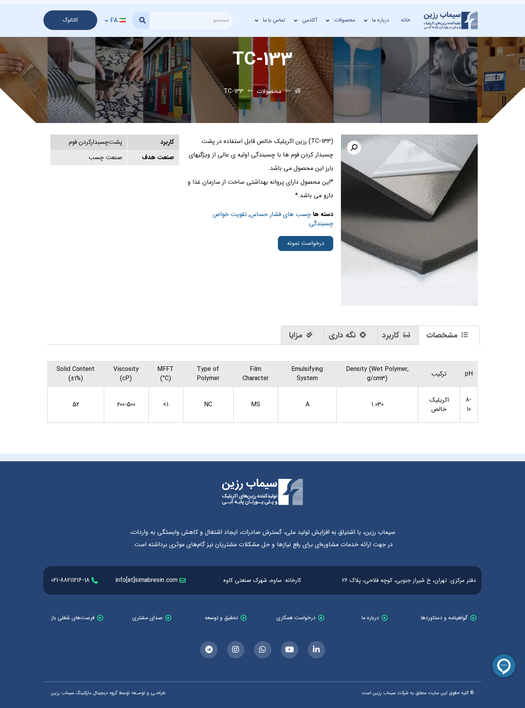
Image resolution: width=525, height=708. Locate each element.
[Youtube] (289, 649)
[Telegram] (209, 649)
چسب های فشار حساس (280, 214)
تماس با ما (274, 20)
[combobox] (191, 20)
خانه (405, 20)
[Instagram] (235, 649)
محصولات (344, 20)
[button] (354, 148)
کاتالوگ (70, 20)
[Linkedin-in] (316, 649)
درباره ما (380, 20)
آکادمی (309, 20)
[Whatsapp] (262, 649)
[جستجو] (141, 20)
